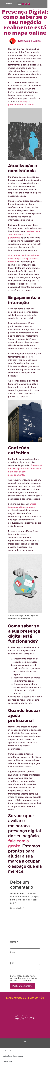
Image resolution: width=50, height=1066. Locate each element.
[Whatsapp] (29, 4)
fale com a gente (18, 843)
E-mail (14, 952)
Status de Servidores (10, 1051)
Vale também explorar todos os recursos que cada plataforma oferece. (23, 258)
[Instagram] (22, 4)
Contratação (7, 1061)
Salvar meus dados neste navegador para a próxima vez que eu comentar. (23, 978)
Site (12, 963)
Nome (14, 942)
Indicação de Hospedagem (13, 1056)
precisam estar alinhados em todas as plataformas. (24, 234)
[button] (19, 4)
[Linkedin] (26, 4)
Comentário (17, 908)
